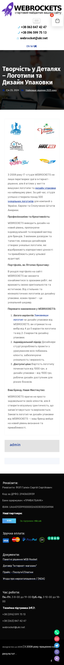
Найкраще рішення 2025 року (41, 90)
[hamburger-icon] (36, 20)
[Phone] (56, 632)
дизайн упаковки (45, 188)
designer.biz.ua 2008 (12, 647)
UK (35, 46)
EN (28, 46)
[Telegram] (56, 645)
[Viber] (56, 652)
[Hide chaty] (56, 658)
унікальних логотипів (21, 201)
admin (15, 445)
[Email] (56, 639)
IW (31, 46)
